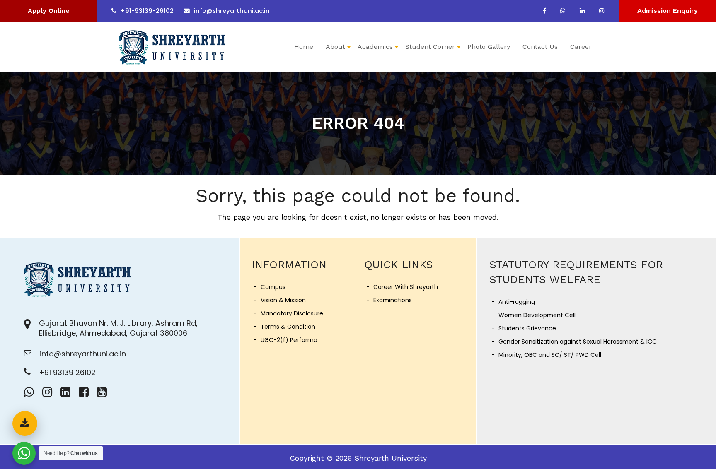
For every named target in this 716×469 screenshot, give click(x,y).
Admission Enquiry (667, 10)
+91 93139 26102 (67, 372)
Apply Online (49, 10)
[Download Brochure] (24, 423)
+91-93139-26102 (147, 11)
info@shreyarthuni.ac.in (232, 11)
